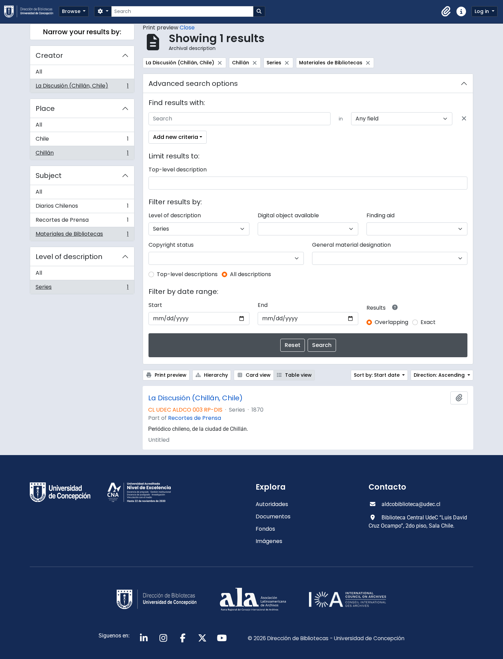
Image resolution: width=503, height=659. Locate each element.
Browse (72, 11)
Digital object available (288, 215)
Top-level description (178, 169)
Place (45, 108)
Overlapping (391, 322)
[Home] (31, 11)
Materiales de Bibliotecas (82, 235)
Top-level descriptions (187, 274)
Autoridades (272, 504)
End (263, 305)
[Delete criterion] (464, 119)
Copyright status (171, 245)
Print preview (169, 375)
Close (187, 27)
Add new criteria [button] (175, 137)
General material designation (351, 245)
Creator (49, 55)
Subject (49, 175)
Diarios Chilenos (82, 207)
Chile (82, 140)
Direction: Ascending (440, 375)
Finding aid (380, 215)
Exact (428, 322)
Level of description (69, 256)
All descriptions (250, 274)
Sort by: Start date (377, 375)
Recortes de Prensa (82, 221)
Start (155, 305)
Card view (257, 375)
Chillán (82, 154)
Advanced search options (193, 83)
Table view (298, 375)
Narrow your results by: (82, 32)
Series (82, 288)
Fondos (265, 529)
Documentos (273, 516)
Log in (482, 11)
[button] (446, 11)
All (39, 72)
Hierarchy (215, 375)
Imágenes (269, 541)
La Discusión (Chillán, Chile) (82, 87)
